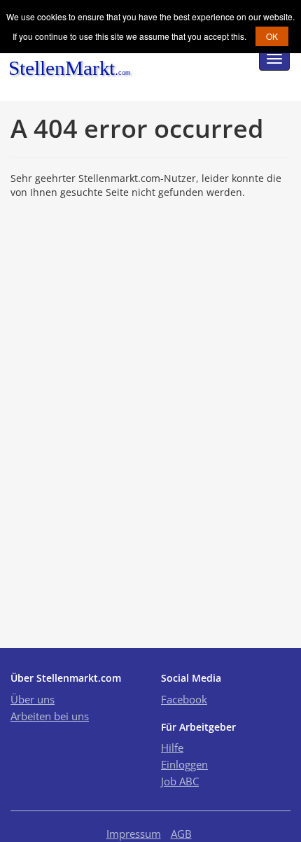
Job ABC (180, 781)
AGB (181, 834)
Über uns (32, 699)
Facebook (184, 699)
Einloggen (184, 764)
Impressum (133, 834)
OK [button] (272, 36)
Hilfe (172, 748)
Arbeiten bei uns (49, 716)
